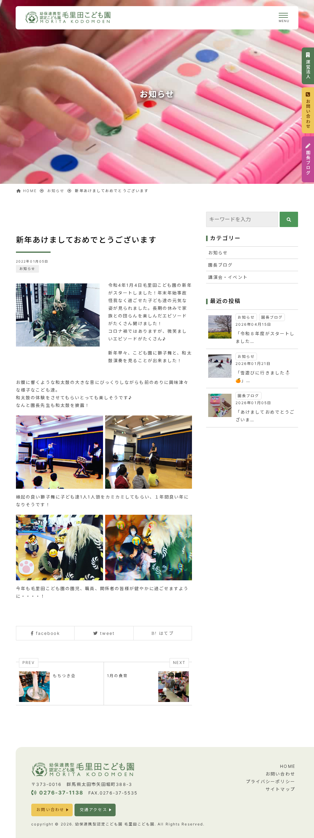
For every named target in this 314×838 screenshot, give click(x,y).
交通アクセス (93, 809)
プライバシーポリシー (270, 781)
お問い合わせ (50, 809)
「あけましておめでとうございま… (265, 415)
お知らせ (27, 269)
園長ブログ (220, 264)
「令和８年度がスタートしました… (265, 337)
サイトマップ (280, 789)
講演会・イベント (228, 277)
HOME (287, 766)
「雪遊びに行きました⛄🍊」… (263, 376)
